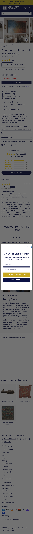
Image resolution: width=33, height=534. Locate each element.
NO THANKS (16, 280)
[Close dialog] (29, 247)
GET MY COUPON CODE (17, 275)
